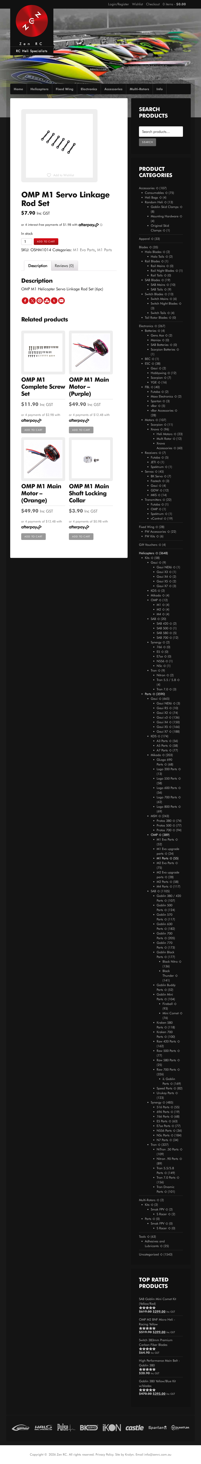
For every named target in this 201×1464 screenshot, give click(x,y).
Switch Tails (158, 313)
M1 (159, 605)
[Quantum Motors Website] (180, 1427)
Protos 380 (164, 821)
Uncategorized (149, 1254)
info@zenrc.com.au (157, 1454)
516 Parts (163, 1107)
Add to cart (46, 241)
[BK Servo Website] (89, 1427)
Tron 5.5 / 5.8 (166, 680)
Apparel (144, 239)
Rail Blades (152, 261)
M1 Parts (104, 249)
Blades (143, 247)
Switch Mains (159, 299)
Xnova (155, 429)
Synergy (156, 642)
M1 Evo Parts (84, 249)
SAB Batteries (160, 345)
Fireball (168, 1004)
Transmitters (153, 500)
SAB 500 (162, 628)
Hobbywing (158, 373)
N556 (160, 661)
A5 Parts (162, 745)
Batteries (150, 331)
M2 (159, 609)
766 (159, 647)
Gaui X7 (162, 586)
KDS (153, 591)
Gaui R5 (162, 708)
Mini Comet (171, 1013)
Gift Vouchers (148, 545)
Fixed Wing (146, 527)
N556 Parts (164, 1130)
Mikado (156, 595)
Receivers (151, 453)
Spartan (156, 401)
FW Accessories (155, 531)
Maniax (156, 340)
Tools (142, 1236)
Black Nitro (170, 961)
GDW (155, 490)
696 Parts (163, 1112)
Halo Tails (157, 256)
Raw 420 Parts (166, 1041)
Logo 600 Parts (167, 788)
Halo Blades (153, 252)
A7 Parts (162, 750)
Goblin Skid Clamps (165, 207)
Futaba (155, 392)
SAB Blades (152, 280)
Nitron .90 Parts (167, 1159)
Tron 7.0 (162, 689)
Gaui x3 (162, 717)
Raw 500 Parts (166, 1051)
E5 (158, 652)
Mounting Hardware (164, 216)
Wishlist (137, 4)
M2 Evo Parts (165, 863)
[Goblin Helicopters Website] (21, 1427)
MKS (154, 495)
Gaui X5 (162, 581)
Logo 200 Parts (167, 769)
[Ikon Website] (112, 1427)
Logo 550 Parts (167, 778)
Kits (147, 558)
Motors (149, 420)
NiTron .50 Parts (168, 1149)
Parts (148, 694)
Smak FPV (157, 1209)
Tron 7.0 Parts (166, 1177)
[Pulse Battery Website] (66, 1427)
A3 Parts (162, 741)
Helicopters (146, 553)
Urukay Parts (165, 1093)
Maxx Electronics (162, 396)
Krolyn (129, 1454)
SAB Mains (158, 285)
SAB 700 (162, 637)
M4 (159, 614)
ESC (147, 363)
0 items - (174, 4)
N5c (159, 666)
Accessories (147, 188)
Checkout (153, 4)
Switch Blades (154, 294)
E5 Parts (162, 1121)
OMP (154, 509)
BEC (148, 359)
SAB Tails (157, 289)
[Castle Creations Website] (134, 1427)
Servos (149, 471)
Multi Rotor (164, 439)
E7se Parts (163, 1126)
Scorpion (157, 377)
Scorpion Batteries (163, 349)
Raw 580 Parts (166, 1060)
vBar (154, 406)
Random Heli (154, 202)
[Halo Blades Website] (43, 1427)
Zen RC (31, 44)
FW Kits (150, 536)
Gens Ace (157, 335)
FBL (147, 387)
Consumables (154, 193)
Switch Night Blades (164, 303)
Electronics (146, 326)
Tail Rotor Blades (156, 317)
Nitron (161, 675)
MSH (154, 816)
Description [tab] (37, 265)
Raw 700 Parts (166, 1069)
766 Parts (163, 1116)
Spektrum (157, 467)
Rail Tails (157, 275)
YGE (154, 382)
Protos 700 (164, 830)
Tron (154, 670)
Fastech (156, 481)
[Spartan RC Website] (157, 1427)
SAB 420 (162, 623)
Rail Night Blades (162, 270)
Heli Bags (151, 197)
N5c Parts (163, 1135)
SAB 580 (162, 633)
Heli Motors (165, 434)
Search (147, 142)
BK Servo (157, 476)
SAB (153, 619)
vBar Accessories (162, 410)
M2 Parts (162, 882)
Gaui (154, 368)
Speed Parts (164, 1088)
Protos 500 (164, 825)
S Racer (162, 1214)
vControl (157, 518)
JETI (153, 462)
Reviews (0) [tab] (64, 265)
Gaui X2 (162, 713)
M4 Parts (162, 886)
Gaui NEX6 (164, 567)
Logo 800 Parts (167, 806)
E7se (160, 656)
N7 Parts (162, 1140)
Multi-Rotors (147, 1200)
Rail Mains (158, 266)
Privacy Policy (104, 1454)
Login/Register (118, 4)
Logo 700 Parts (167, 797)
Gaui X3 (162, 572)
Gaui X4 (162, 576)
